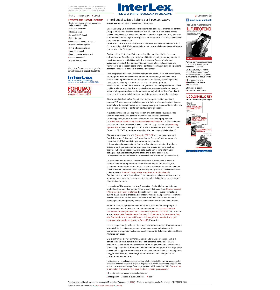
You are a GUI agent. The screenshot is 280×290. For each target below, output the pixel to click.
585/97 (132, 282)
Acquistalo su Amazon (196, 90)
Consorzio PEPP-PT (144, 135)
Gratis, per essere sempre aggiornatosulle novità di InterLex (84, 24)
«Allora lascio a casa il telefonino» (122, 192)
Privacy (119, 285)
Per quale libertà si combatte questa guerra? (149, 269)
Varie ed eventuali (76, 51)
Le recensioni (192, 85)
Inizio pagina (113, 277)
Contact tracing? (173, 189)
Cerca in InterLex (205, 16)
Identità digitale (75, 32)
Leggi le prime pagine (196, 82)
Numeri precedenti (76, 57)
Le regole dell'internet (78, 35)
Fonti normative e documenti (81, 54)
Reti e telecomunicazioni (79, 48)
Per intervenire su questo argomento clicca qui (127, 273)
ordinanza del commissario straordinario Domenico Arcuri (136, 121)
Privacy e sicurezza (77, 29)
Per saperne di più (195, 80)
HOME (72, 16)
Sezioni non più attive (78, 61)
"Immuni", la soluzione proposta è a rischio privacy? (145, 172)
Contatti (97, 16)
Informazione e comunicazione (82, 41)
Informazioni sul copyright (105, 285)
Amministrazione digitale (79, 45)
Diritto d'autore (75, 38)
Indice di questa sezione (133, 277)
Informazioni (84, 16)
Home (150, 277)
